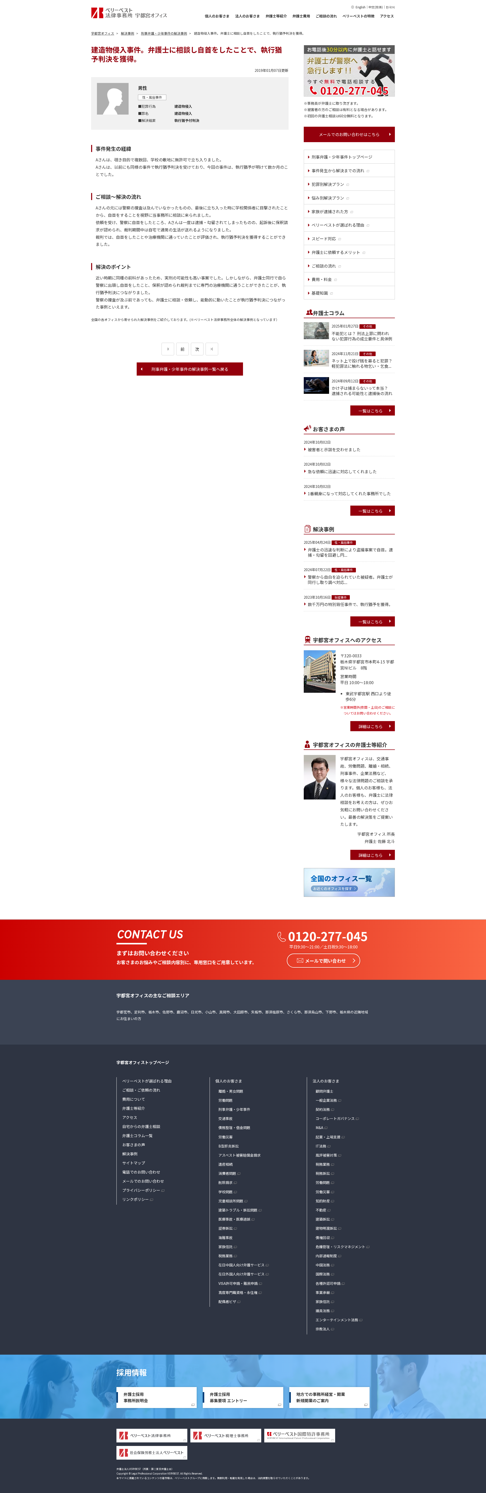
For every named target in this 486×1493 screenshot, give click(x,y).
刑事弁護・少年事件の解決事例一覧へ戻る (189, 369)
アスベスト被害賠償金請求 (239, 1155)
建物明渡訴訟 (326, 1228)
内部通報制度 (326, 1255)
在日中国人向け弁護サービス (241, 1264)
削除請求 (225, 1182)
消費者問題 (227, 1173)
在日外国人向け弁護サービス (241, 1273)
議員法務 (323, 1310)
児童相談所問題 (230, 1200)
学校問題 (225, 1191)
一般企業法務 (326, 1100)
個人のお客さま (217, 15)
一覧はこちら (370, 411)
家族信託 (225, 1246)
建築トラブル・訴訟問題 (237, 1210)
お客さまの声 (133, 1144)
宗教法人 (323, 1328)
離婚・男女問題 (230, 1091)
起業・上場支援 (328, 1136)
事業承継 (323, 1292)
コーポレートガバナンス (335, 1118)
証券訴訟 (225, 1228)
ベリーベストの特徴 (358, 15)
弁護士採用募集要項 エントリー (228, 1397)
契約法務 (323, 1109)
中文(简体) (376, 7)
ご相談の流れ (326, 15)
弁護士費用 (301, 15)
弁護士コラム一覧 (137, 1135)
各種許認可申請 (328, 1283)
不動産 (321, 1210)
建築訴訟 (323, 1219)
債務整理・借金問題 (234, 1127)
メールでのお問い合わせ (143, 1181)
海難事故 (225, 1237)
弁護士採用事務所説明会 (136, 1397)
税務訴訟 (323, 1173)
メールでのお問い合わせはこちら (349, 134)
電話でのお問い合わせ (141, 1172)
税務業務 (225, 1255)
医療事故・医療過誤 (234, 1219)
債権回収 (323, 1237)
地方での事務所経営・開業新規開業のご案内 (320, 1397)
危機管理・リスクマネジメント (340, 1246)
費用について (133, 1099)
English (361, 7)
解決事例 (129, 1153)
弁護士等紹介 (276, 15)
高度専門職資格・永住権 (237, 1292)
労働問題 (225, 1100)
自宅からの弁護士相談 (141, 1126)
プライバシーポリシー (141, 1190)
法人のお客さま (247, 15)
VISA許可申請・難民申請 (238, 1283)
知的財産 (323, 1200)
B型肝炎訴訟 (228, 1146)
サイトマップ (133, 1162)
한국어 (390, 7)
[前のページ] (168, 349)
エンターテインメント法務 (337, 1319)
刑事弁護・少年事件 (234, 1109)
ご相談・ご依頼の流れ (141, 1090)
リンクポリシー (135, 1199)
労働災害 (225, 1136)
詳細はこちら (370, 726)
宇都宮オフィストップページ (142, 1062)
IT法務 (321, 1146)
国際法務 (323, 1273)
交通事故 (225, 1118)
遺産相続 (225, 1164)
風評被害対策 (326, 1155)
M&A (319, 1127)
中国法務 (323, 1264)
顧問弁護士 (324, 1091)
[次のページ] (212, 349)
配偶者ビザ (227, 1301)
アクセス (387, 15)
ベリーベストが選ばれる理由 (147, 1081)
